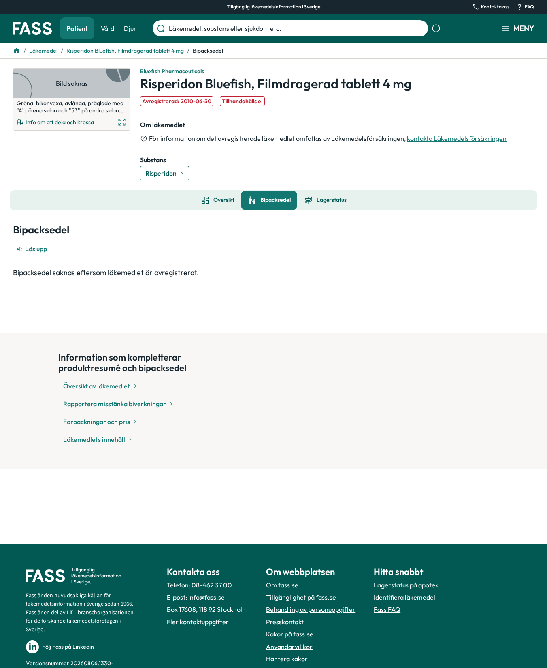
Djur (130, 28)
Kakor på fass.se (289, 634)
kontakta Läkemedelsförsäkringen (457, 138)
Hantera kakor (287, 659)
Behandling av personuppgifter (310, 609)
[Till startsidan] (16, 50)
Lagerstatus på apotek (406, 585)
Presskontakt (285, 622)
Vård (107, 28)
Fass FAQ (387, 609)
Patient (77, 28)
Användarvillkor (289, 647)
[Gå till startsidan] (32, 28)
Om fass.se (282, 585)
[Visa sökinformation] (436, 28)
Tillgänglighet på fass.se (301, 597)
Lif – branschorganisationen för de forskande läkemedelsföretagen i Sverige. (80, 621)
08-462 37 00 (212, 585)
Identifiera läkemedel (404, 597)
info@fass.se (206, 597)
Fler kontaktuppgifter (198, 622)
